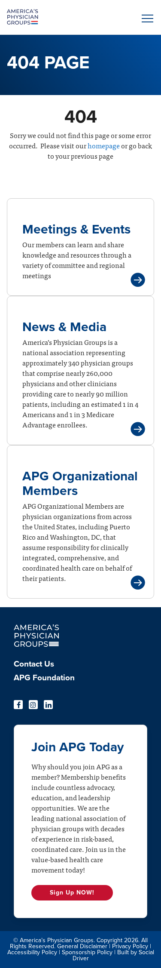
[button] (146, 18)
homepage (103, 145)
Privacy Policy (130, 946)
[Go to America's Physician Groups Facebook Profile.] (18, 704)
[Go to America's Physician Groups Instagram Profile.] (33, 704)
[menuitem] (80, 666)
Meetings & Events (76, 229)
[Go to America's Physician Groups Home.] (62, 17)
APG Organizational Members (80, 483)
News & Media (64, 327)
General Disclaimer (82, 946)
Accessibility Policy (32, 952)
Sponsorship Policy (87, 952)
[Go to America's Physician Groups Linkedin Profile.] (48, 704)
